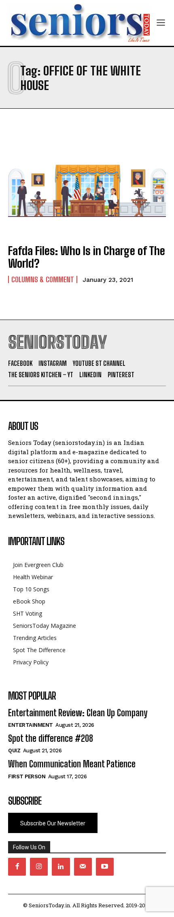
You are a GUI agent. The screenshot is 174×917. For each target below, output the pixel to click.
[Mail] (83, 867)
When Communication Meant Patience (72, 763)
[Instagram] (39, 867)
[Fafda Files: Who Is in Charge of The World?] (87, 189)
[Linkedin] (61, 867)
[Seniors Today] (79, 23)
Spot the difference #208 (50, 738)
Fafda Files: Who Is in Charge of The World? (86, 257)
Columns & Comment (42, 279)
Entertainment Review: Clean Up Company (77, 712)
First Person (26, 776)
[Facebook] (17, 867)
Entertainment (30, 725)
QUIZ (14, 750)
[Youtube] (105, 867)
